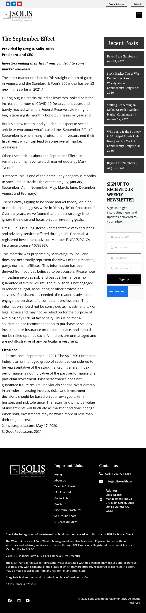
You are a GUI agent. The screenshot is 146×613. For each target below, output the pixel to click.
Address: (112, 490)
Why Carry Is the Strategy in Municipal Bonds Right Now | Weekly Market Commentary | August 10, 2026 (124, 141)
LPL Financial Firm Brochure (63, 556)
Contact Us (61, 498)
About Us (60, 480)
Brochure (60, 504)
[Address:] (101, 500)
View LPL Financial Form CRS (24, 556)
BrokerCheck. (125, 534)
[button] (139, 15)
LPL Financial (62, 492)
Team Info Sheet (64, 486)
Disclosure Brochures (68, 510)
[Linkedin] (13, 4)
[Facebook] (8, 4)
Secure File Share (65, 516)
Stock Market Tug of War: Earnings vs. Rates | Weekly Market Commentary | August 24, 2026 (123, 83)
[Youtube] (19, 4)
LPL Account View (65, 522)
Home (58, 474)
